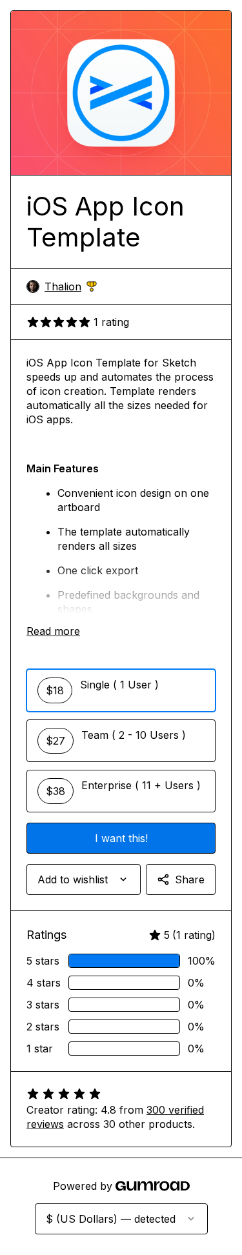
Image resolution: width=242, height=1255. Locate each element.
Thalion (71, 287)
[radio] (121, 690)
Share (190, 879)
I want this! (121, 838)
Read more (53, 631)
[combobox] (83, 879)
